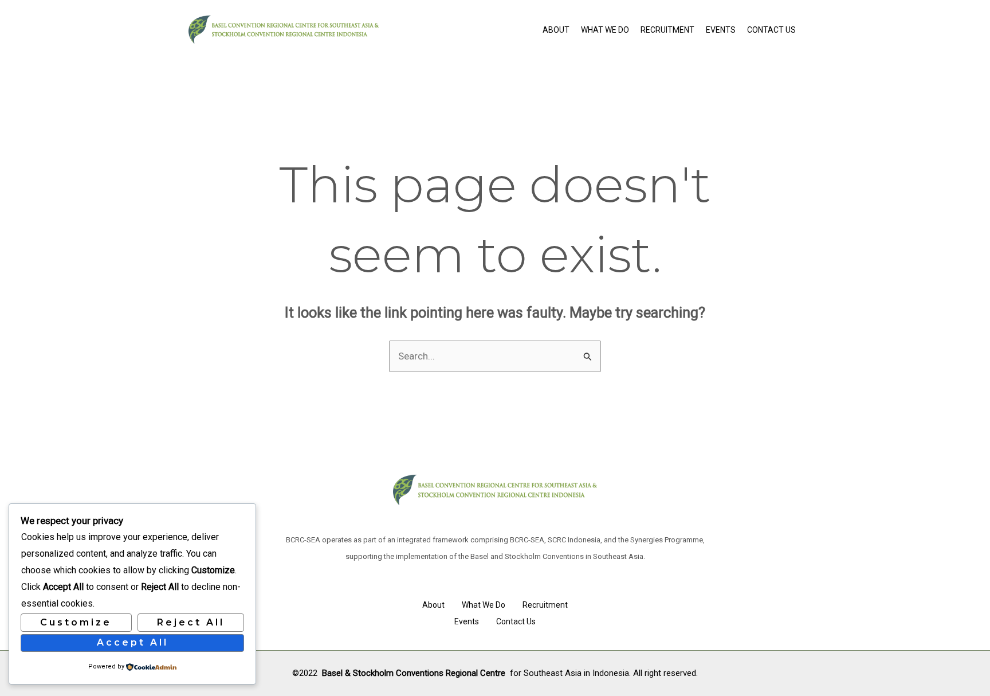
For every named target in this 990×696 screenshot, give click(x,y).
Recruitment (667, 29)
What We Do (605, 29)
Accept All (132, 642)
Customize (76, 622)
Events (721, 29)
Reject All (191, 622)
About (556, 29)
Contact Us (771, 29)
